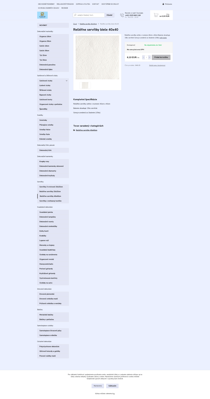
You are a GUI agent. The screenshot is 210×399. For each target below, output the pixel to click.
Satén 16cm (44, 46)
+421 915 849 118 (133, 15)
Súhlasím (112, 386)
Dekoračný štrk (45, 150)
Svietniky (43, 120)
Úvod (75, 24)
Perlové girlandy (46, 269)
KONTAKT (95, 4)
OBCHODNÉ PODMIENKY (46, 4)
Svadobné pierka (46, 212)
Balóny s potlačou (46, 319)
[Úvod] (54, 15)
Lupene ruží (44, 240)
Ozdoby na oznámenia (48, 255)
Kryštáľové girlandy (47, 273)
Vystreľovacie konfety (48, 278)
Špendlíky (43, 109)
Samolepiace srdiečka (48, 335)
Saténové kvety (45, 99)
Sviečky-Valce (44, 130)
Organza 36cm (45, 41)
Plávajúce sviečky (46, 125)
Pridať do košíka (161, 57)
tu (114, 394)
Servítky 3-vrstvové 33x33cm (51, 187)
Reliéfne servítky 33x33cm (50, 191)
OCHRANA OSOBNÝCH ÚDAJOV (48, 8)
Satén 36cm (44, 51)
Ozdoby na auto (45, 283)
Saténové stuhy (45, 81)
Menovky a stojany (46, 245)
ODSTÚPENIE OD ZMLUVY (110, 4)
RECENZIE (64, 8)
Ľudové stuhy (44, 85)
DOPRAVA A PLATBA (83, 4)
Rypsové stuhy (45, 95)
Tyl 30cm (43, 60)
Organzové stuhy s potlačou (50, 104)
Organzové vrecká (46, 259)
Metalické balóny (46, 315)
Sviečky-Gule (44, 134)
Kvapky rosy (44, 161)
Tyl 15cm (43, 55)
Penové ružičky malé (47, 356)
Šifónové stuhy (45, 90)
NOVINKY (43, 25)
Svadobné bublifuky (47, 250)
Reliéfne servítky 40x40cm (50, 196)
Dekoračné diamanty (47, 171)
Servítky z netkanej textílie (50, 201)
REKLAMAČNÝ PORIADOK (65, 4)
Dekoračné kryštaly (47, 176)
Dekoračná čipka (45, 69)
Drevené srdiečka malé (48, 299)
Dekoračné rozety (46, 222)
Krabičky (42, 236)
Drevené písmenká (46, 294)
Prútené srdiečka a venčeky (50, 303)
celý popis (163, 38)
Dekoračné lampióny (47, 217)
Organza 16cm (45, 36)
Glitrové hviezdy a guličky (49, 351)
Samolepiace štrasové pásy (50, 331)
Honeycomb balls (46, 264)
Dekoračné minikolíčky (48, 226)
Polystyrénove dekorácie (49, 346)
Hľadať (109, 15)
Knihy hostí (43, 231)
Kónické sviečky (45, 139)
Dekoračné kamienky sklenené (51, 166)
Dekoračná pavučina (47, 65)
